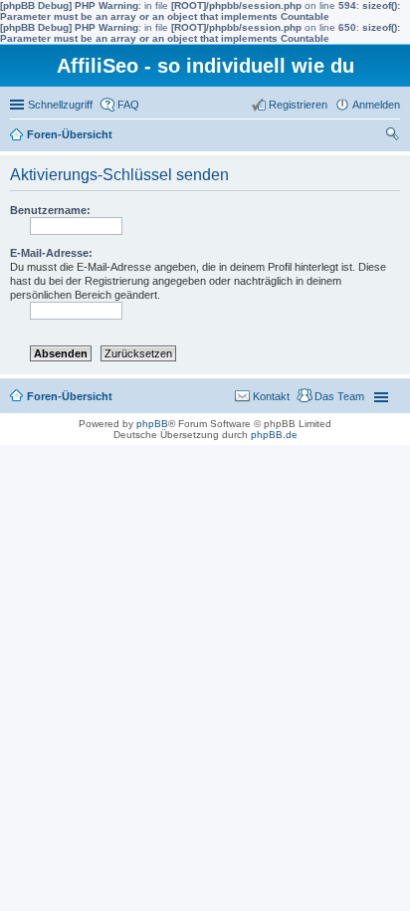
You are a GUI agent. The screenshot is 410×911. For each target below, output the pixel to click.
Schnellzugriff (60, 105)
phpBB (152, 423)
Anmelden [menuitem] (376, 105)
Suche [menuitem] (394, 136)
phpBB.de (274, 434)
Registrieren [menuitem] (298, 105)
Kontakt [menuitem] (271, 396)
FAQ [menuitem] (128, 105)
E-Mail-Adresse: (51, 253)
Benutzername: (50, 210)
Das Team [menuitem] (339, 396)
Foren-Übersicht (69, 134)
